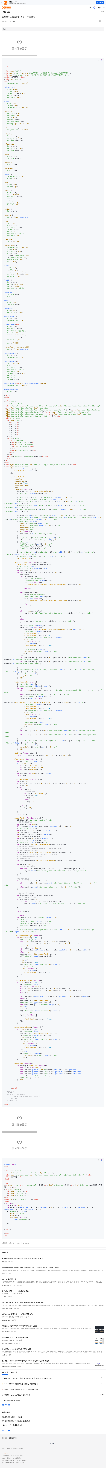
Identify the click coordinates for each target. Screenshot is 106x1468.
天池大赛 (15, 1448)
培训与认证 (22, 1448)
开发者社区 (8, 1448)
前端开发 (11, 1243)
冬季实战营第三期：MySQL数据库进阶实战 (16, 1421)
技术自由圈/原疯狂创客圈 (9, 1366)
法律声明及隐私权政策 (8, 1456)
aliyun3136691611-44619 (9, 1285)
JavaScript (26, 1243)
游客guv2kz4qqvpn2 (7, 1343)
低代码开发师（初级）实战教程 (12, 1417)
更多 (3, 1430)
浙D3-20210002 (20, 1462)
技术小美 (4, 1262)
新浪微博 (12, 1438)
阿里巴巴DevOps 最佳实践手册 (12, 1425)
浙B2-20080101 (21, 1460)
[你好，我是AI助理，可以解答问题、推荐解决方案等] (94, 7)
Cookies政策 (19, 1456)
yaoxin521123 (6, 1320)
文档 (3, 1448)
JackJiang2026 (6, 1332)
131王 (3, 1355)
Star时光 (4, 1297)
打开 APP (100, 3)
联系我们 (53, 1444)
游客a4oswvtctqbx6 (7, 1308)
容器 (18, 1243)
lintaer (3, 1273)
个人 (102, 12)
